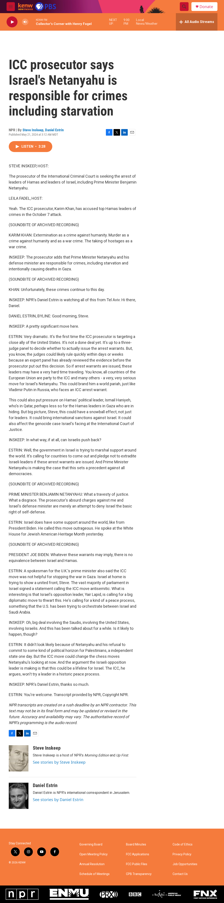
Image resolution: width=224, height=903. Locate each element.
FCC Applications (137, 854)
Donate (206, 6)
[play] (12, 21)
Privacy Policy (182, 854)
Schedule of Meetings (94, 874)
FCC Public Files (136, 864)
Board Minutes (136, 844)
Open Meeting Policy (93, 854)
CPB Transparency (139, 874)
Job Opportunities (185, 864)
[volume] (25, 22)
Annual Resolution (92, 864)
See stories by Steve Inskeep (59, 762)
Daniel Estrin (54, 130)
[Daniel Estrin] (18, 796)
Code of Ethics (182, 844)
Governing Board (90, 844)
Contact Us (180, 874)
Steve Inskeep (33, 130)
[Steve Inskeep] (18, 758)
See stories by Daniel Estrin (58, 799)
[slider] (32, 21)
